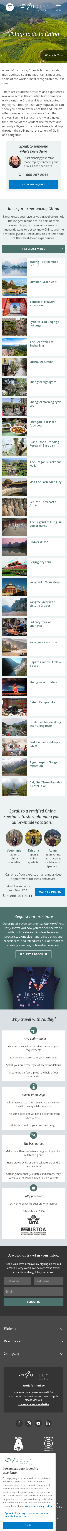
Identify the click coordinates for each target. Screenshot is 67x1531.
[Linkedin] (48, 1423)
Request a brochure (33, 954)
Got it (28, 1525)
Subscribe (33, 1302)
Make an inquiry (33, 184)
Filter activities (33, 248)
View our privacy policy (38, 1506)
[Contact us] (10, 7)
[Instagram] (28, 1423)
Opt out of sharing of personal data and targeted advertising (27, 1514)
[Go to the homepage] (34, 7)
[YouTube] (38, 1423)
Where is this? (54, 55)
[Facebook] (19, 1423)
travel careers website (33, 1404)
